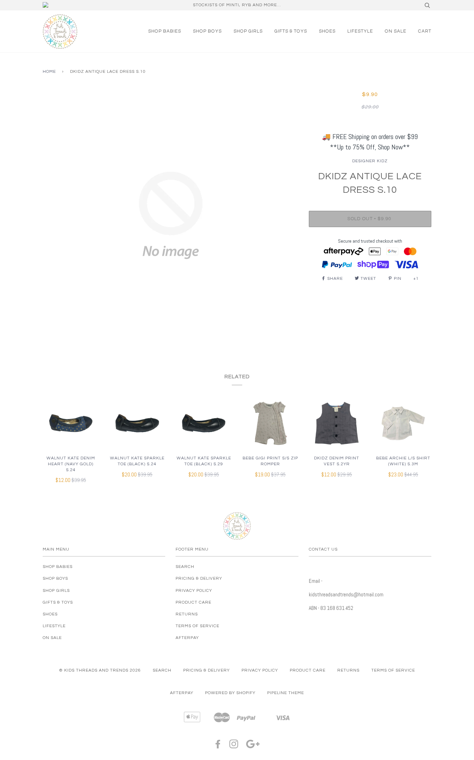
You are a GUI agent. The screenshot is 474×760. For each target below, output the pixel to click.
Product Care (193, 602)
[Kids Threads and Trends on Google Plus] (253, 746)
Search (185, 566)
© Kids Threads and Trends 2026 (100, 670)
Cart (424, 31)
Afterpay (187, 638)
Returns (187, 614)
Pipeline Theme (285, 693)
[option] (170, 215)
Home (49, 71)
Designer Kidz (370, 161)
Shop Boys (207, 31)
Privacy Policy (194, 590)
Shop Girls (248, 31)
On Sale (395, 31)
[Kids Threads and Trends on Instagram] (234, 746)
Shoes (327, 31)
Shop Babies (164, 31)
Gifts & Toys (290, 31)
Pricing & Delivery (199, 578)
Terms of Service (197, 626)
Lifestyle (360, 31)
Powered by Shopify (230, 693)
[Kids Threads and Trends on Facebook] (218, 746)
